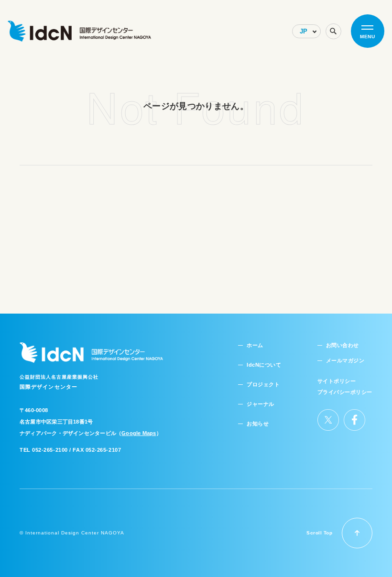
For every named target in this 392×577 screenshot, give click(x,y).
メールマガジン (345, 360)
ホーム (255, 345)
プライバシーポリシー (345, 392)
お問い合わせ (342, 345)
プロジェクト (263, 384)
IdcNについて (264, 365)
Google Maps (138, 433)
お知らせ (258, 423)
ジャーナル (260, 404)
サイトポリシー (336, 381)
